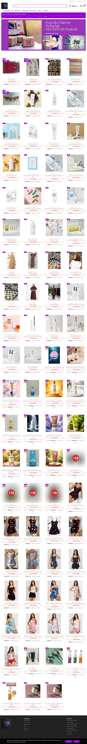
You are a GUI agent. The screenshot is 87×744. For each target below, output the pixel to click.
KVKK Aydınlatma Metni (71, 724)
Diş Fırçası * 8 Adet (54, 240)
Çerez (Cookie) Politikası (71, 730)
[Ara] (66, 5)
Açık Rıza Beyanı (70, 722)
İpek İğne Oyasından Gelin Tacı (11, 111)
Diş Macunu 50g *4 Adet (11, 240)
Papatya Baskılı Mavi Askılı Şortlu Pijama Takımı (11, 636)
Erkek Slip (11, 504)
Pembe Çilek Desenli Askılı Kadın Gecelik (32, 636)
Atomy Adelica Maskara (33, 367)
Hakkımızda (69, 734)
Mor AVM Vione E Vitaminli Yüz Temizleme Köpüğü (33, 704)
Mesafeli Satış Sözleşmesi (72, 720)
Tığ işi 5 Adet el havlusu (76, 79)
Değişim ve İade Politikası (72, 726)
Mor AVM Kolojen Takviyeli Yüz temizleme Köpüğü (11, 704)
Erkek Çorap (74, 469)
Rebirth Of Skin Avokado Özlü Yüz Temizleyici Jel (32, 436)
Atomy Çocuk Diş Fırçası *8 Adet (76, 175)
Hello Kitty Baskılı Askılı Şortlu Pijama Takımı (76, 603)
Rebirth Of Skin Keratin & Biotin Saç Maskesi (32, 470)
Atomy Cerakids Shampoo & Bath (11, 144)
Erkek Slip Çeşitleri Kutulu (11, 505)
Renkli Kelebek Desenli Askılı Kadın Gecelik (54, 636)
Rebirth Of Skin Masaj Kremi (76, 436)
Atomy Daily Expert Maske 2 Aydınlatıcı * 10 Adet (54, 176)
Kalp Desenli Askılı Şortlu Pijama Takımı (33, 603)
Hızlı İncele (11, 75)
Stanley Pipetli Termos (32, 669)
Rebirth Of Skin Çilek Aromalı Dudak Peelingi (54, 367)
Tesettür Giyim (25, 10)
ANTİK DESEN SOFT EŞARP (75, 273)
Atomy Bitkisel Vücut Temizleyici (54, 111)
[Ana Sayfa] (12, 10)
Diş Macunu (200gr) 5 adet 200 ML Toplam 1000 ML (76, 240)
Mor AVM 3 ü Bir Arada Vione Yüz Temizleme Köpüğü (75, 669)
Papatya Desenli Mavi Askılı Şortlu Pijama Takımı (54, 604)
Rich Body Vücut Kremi (54, 144)
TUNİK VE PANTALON (54, 304)
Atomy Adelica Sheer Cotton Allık (11, 336)
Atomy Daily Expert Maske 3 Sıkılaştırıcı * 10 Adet (33, 176)
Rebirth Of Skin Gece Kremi (54, 470)
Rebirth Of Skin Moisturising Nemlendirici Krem (11, 402)
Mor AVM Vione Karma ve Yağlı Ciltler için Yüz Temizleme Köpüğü (54, 704)
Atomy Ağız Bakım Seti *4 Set (75, 208)
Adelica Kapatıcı (54, 336)
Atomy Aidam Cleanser (33, 144)
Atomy (39, 10)
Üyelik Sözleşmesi (70, 728)
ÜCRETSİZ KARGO (5, 61)
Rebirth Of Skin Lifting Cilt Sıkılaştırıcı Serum (75, 401)
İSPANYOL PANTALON (32, 273)
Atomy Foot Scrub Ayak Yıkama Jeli (32, 111)
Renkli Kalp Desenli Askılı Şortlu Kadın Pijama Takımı (11, 669)
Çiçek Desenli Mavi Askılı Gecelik (54, 571)
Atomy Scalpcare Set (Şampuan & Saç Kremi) (54, 208)
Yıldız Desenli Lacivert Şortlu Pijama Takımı (76, 571)
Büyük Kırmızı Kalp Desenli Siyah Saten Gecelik (76, 506)
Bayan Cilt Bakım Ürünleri (51, 366)
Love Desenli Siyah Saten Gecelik (76, 539)
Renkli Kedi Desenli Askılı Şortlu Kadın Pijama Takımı (75, 636)
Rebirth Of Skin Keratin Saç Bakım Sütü (54, 401)
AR (11, 304)
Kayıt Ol (84, 1)
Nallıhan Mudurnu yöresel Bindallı (54, 79)
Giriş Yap (80, 1)
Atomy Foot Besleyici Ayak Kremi (76, 144)
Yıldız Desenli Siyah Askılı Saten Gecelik (54, 539)
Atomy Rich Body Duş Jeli (11, 175)
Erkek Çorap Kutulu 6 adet (75, 470)
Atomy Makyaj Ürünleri (74, 303)
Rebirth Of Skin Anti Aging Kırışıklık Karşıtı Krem (11, 436)
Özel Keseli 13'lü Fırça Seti (54, 669)
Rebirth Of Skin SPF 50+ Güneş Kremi (54, 436)
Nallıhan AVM (17, 10)
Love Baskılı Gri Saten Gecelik (11, 571)
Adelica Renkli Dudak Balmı (75, 336)
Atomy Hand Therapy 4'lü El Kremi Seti (33, 208)
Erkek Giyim (26, 730)
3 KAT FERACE (11, 273)
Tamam (76, 741)
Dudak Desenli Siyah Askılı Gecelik (11, 603)
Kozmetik (46, 10)
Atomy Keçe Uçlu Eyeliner (11, 367)
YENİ (4, 59)
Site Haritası (69, 732)
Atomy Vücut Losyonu (11, 208)
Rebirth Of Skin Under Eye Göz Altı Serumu (76, 367)
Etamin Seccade (11, 79)
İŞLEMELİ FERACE (32, 304)
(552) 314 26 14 (73, 1)
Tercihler (68, 741)
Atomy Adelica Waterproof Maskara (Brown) (33, 336)
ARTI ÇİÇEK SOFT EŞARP (54, 273)
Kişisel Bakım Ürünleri (10, 142)
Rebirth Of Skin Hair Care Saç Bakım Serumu (32, 401)
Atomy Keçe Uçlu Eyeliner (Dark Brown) (75, 304)
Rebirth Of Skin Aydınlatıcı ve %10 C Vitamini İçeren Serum (11, 471)
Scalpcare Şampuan (33, 240)
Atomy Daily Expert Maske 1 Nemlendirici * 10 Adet (75, 112)
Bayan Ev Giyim (33, 10)
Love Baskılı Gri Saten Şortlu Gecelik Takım (33, 571)
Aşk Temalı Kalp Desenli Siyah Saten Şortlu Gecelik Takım (11, 539)
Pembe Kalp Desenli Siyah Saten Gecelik (32, 539)
